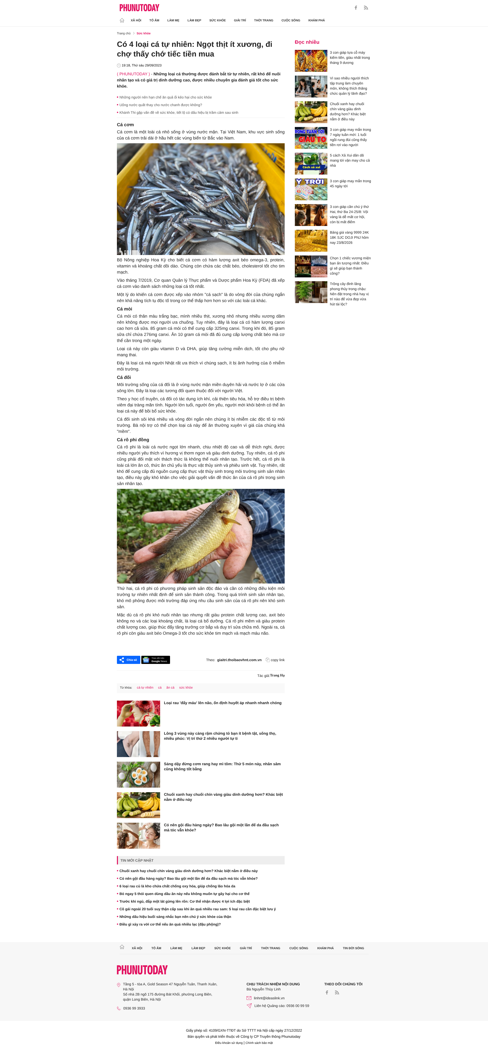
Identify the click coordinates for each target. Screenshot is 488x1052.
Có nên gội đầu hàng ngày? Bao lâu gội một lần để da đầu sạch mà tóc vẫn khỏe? (221, 827)
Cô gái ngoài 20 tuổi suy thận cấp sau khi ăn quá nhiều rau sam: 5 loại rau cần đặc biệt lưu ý (197, 909)
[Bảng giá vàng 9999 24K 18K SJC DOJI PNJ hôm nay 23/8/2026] (311, 241)
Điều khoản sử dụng (229, 1043)
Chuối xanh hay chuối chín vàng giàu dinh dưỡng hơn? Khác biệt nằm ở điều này (223, 797)
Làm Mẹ (173, 20)
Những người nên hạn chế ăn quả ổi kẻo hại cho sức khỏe (165, 97)
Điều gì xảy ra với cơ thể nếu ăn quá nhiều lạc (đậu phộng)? (170, 924)
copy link (278, 660)
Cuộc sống (290, 20)
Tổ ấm (154, 20)
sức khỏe (186, 687)
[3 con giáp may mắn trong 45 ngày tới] (311, 189)
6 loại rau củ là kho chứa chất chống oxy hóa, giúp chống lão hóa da (177, 886)
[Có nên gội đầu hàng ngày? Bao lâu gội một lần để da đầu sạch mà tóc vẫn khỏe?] (138, 836)
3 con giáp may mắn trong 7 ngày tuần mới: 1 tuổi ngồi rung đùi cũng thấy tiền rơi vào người (350, 137)
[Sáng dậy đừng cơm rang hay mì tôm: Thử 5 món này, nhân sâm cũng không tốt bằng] (138, 775)
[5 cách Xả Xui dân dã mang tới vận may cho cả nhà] (311, 164)
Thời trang (263, 20)
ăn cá (170, 687)
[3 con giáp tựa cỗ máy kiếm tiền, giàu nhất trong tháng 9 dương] (311, 61)
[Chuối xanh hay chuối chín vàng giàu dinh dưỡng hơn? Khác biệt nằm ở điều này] (138, 805)
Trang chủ (124, 33)
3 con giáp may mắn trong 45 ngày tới (350, 183)
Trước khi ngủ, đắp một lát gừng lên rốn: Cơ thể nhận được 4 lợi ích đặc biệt (184, 901)
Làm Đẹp (194, 20)
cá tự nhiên (145, 687)
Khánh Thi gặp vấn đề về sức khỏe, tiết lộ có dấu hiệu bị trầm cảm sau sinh (178, 112)
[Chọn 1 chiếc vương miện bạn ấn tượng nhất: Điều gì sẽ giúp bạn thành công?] (311, 266)
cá (160, 687)
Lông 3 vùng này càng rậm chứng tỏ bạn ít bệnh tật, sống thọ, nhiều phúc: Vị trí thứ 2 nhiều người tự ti (220, 736)
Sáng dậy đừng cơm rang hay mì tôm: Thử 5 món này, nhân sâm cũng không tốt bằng (222, 766)
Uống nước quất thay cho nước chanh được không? (160, 105)
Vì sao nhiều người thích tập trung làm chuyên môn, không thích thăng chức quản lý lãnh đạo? (349, 85)
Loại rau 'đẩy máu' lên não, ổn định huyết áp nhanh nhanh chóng (223, 703)
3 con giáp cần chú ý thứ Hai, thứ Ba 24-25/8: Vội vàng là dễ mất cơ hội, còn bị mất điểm (349, 214)
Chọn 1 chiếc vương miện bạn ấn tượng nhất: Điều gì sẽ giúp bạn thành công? (350, 265)
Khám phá (316, 20)
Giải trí (240, 20)
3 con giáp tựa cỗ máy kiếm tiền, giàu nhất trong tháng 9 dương (350, 57)
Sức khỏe (217, 20)
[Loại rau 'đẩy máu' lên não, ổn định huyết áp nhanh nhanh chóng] (138, 714)
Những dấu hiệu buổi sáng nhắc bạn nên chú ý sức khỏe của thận (175, 917)
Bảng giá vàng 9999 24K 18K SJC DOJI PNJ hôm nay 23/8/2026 (349, 237)
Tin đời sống (353, 948)
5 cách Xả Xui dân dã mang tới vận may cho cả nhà (350, 160)
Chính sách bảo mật (259, 1043)
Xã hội (136, 20)
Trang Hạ (277, 675)
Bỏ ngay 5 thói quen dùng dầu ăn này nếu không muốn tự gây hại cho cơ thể (184, 894)
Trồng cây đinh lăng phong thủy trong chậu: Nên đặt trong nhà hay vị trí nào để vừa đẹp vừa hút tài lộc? (349, 294)
